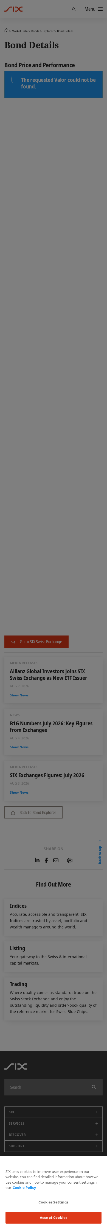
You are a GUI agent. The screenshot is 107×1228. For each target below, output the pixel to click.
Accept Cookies (53, 1217)
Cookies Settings (53, 1202)
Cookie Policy (24, 1187)
